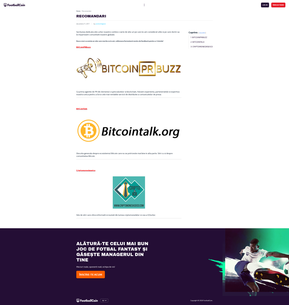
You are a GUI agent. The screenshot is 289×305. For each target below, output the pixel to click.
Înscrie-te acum (90, 274)
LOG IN (265, 5)
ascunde (202, 33)
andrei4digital (101, 24)
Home (78, 11)
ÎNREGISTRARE (278, 5)
